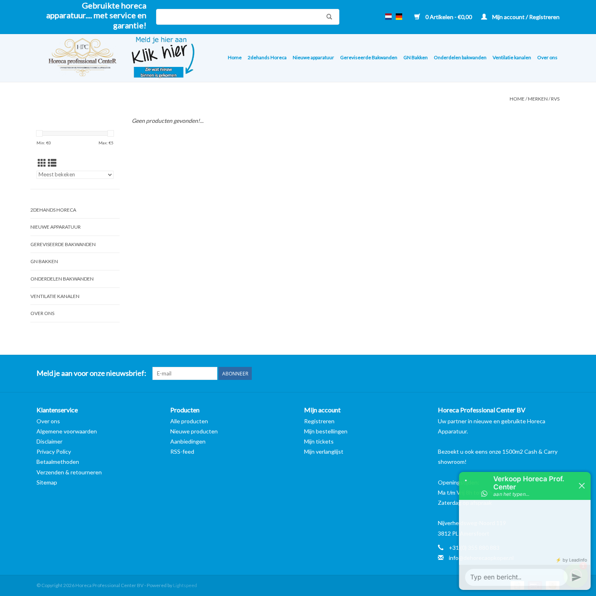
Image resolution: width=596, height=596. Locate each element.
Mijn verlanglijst (323, 451)
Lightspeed (185, 585)
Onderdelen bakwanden (460, 57)
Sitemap (46, 482)
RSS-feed (182, 451)
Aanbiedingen (188, 441)
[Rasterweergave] (42, 163)
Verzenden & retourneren (69, 472)
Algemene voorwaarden (66, 431)
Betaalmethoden (57, 461)
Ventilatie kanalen (512, 57)
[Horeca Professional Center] (77, 58)
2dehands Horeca (267, 57)
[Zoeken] (327, 16)
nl (388, 16)
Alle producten (189, 421)
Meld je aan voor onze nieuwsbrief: (91, 373)
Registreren (319, 421)
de (399, 16)
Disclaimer (49, 441)
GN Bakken (415, 57)
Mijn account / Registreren (525, 16)
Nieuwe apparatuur (313, 57)
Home (235, 57)
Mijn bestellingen (325, 431)
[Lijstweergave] (52, 163)
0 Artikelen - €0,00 (448, 16)
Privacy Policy (53, 451)
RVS (555, 99)
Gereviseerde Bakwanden (368, 57)
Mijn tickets (319, 441)
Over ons (547, 57)
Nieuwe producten (194, 431)
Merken (538, 99)
